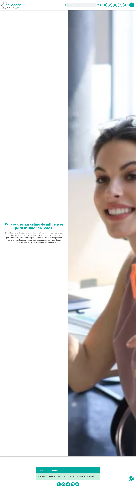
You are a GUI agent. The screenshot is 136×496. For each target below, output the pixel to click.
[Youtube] (115, 5)
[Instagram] (120, 5)
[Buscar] (98, 5)
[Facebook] (105, 5)
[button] (131, 5)
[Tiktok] (125, 5)
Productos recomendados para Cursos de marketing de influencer (67, 476)
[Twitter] (110, 5)
